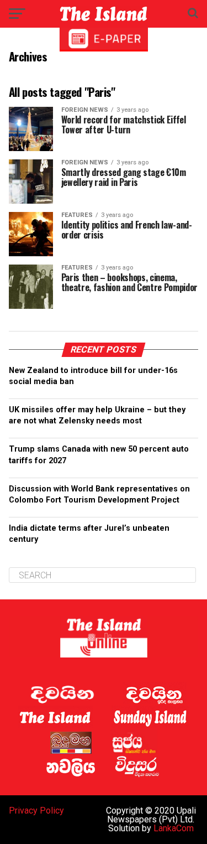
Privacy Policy (36, 810)
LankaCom (173, 828)
